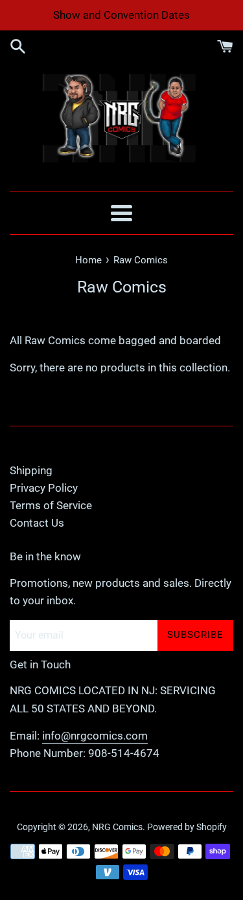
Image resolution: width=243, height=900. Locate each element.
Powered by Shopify (187, 827)
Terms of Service (51, 505)
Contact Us (37, 522)
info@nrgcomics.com (95, 735)
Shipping (31, 470)
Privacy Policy (44, 487)
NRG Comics (117, 827)
